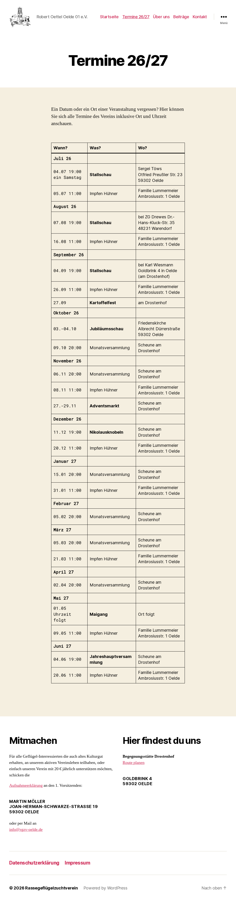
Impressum (77, 863)
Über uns (161, 16)
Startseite (109, 16)
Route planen (134, 762)
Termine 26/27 (136, 16)
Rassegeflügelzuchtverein (51, 888)
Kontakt (200, 16)
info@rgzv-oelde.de (26, 829)
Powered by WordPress (105, 888)
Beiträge (181, 16)
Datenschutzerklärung (34, 863)
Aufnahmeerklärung (26, 785)
